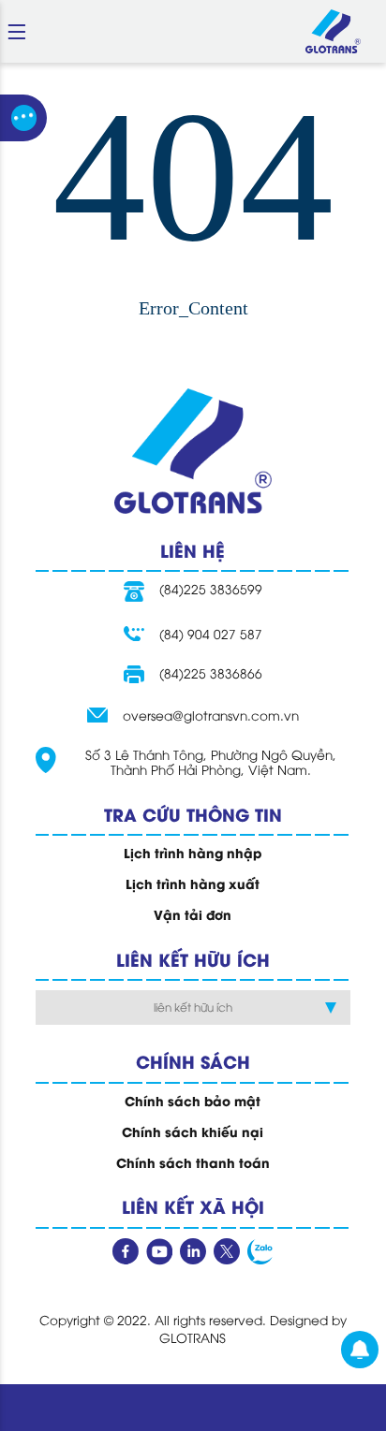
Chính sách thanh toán (193, 1162)
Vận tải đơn (192, 914)
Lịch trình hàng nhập (192, 852)
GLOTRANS (192, 1337)
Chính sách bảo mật (192, 1100)
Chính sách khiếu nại (192, 1131)
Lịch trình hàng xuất (193, 883)
